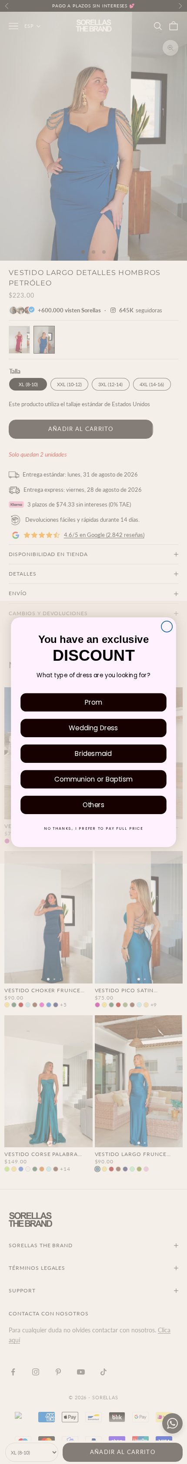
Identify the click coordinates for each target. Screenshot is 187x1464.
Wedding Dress (93, 727)
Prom (93, 701)
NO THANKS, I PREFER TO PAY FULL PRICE (93, 828)
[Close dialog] (166, 626)
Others (94, 804)
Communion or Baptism (93, 778)
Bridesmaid (93, 753)
